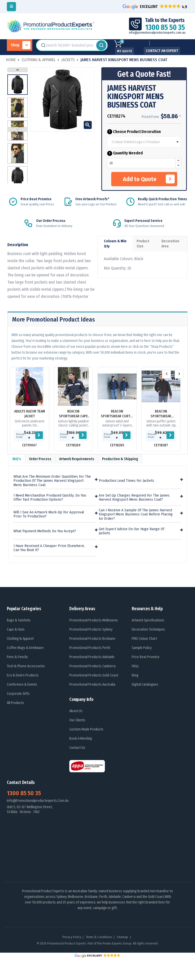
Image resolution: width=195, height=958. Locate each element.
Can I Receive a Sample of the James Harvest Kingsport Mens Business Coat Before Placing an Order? (136, 514)
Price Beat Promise (145, 657)
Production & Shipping (120, 459)
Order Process (40, 459)
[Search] (101, 45)
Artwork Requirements (76, 459)
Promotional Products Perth (89, 648)
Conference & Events (22, 684)
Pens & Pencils (17, 657)
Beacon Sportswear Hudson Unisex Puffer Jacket (160, 414)
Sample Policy (142, 648)
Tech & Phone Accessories (26, 666)
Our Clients (77, 720)
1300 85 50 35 (24, 793)
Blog (135, 675)
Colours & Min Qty (115, 243)
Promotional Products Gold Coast (93, 675)
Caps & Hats (16, 629)
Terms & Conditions (99, 937)
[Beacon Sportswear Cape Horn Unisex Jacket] (73, 386)
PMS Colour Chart (144, 638)
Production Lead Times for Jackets (126, 480)
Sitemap (123, 937)
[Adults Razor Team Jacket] (29, 386)
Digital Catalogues (145, 684)
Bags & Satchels (18, 620)
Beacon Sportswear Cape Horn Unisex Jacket (73, 414)
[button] (155, 6)
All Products (15, 703)
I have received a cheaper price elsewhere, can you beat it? (49, 548)
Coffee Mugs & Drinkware (25, 648)
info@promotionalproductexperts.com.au (157, 32)
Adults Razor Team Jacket (29, 413)
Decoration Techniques (148, 629)
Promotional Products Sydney (90, 629)
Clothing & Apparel (20, 638)
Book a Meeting (80, 738)
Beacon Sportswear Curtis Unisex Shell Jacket (117, 414)
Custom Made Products (86, 729)
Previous (17, 129)
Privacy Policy (71, 937)
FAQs (135, 666)
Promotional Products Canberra (92, 666)
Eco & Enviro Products (23, 675)
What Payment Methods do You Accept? (44, 531)
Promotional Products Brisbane (92, 638)
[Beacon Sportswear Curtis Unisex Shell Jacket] (117, 386)
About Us (76, 711)
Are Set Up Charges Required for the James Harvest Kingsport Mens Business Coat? (134, 497)
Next (17, 70)
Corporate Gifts (18, 693)
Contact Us (77, 748)
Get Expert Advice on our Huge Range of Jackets (131, 531)
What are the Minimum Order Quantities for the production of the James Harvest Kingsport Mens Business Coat (52, 480)
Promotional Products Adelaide (92, 657)
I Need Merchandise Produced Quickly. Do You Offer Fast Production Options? (49, 497)
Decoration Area (170, 243)
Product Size (143, 243)
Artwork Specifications (148, 620)
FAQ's (16, 459)
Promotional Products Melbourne (93, 620)
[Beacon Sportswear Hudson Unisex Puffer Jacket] (161, 386)
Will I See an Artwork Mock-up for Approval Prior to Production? (48, 514)
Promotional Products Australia (92, 684)
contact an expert (162, 50)
